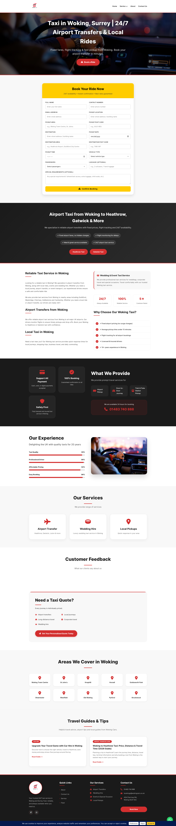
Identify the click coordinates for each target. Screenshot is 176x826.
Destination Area (52, 142)
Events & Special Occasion (103, 797)
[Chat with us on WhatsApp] (170, 820)
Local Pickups (98, 800)
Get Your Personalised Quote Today (57, 633)
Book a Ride (89, 62)
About (132, 6)
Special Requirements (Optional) (59, 172)
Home (114, 6)
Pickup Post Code (96, 122)
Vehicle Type (94, 152)
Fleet (63, 803)
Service (64, 798)
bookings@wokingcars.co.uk (134, 793)
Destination (50, 132)
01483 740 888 (129, 789)
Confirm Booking (89, 189)
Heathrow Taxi (78, 252)
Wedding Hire (98, 793)
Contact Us (142, 6)
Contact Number (96, 102)
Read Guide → (37, 757)
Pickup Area (50, 122)
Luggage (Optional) (97, 162)
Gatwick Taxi (98, 252)
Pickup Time (50, 152)
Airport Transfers (99, 789)
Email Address (51, 112)
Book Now (134, 809)
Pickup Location (96, 112)
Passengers (50, 162)
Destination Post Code (98, 142)
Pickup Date (94, 132)
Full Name (49, 102)
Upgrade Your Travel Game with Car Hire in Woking (57, 746)
